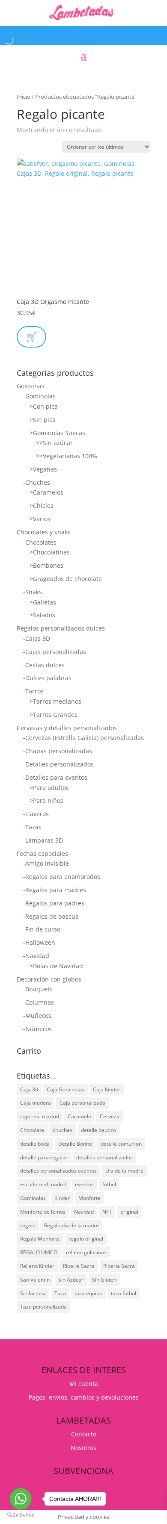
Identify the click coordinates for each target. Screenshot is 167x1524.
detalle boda (35, 1143)
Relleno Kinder (37, 1266)
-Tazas (32, 827)
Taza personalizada (43, 1306)
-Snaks (32, 592)
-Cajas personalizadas (54, 652)
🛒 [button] (31, 336)
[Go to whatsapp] (20, 1498)
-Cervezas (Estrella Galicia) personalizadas (83, 738)
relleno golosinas (86, 1252)
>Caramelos (46, 492)
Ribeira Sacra (79, 1266)
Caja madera (35, 1102)
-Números (37, 1029)
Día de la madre (124, 1170)
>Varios (40, 519)
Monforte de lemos (43, 1211)
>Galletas (43, 602)
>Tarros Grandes (54, 714)
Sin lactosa (33, 1293)
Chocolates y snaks (44, 532)
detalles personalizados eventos (58, 1170)
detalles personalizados (104, 1157)
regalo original (86, 1238)
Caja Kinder (106, 1089)
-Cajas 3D (36, 638)
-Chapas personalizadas (57, 751)
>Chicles (42, 505)
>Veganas (43, 469)
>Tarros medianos (55, 701)
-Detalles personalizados (58, 764)
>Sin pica (43, 420)
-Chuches (36, 482)
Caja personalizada (82, 1102)
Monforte (89, 1198)
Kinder (62, 1198)
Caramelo (79, 1116)
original (129, 1211)
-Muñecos (37, 1015)
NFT (107, 1211)
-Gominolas (39, 396)
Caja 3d (29, 1089)
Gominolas (33, 1198)
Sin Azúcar (71, 1279)
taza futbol (123, 1293)
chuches (62, 1130)
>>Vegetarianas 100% (66, 456)
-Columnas (38, 1002)
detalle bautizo (98, 1130)
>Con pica (44, 406)
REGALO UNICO (38, 1252)
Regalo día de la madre (71, 1225)
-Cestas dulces (44, 665)
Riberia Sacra (119, 1266)
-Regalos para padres (53, 903)
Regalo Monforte (40, 1238)
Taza (60, 1293)
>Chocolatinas (50, 552)
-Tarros (33, 691)
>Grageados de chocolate (66, 579)
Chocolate (32, 1130)
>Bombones (46, 565)
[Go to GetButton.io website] (20, 1515)
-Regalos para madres (54, 890)
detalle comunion (121, 1143)
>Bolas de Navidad (56, 966)
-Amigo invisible (46, 863)
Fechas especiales (42, 853)
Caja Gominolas (65, 1089)
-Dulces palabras (47, 678)
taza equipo (88, 1293)
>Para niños (46, 800)
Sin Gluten (104, 1279)
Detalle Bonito (75, 1143)
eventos (84, 1184)
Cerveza (109, 1116)
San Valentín (35, 1279)
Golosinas (31, 386)
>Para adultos (49, 788)
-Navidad (36, 956)
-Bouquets (38, 989)
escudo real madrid (43, 1184)
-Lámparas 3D (43, 840)
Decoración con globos (49, 979)
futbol (109, 1184)
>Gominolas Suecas (57, 433)
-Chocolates (40, 542)
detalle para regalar (44, 1157)
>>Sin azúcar (54, 443)
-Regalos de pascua (51, 916)
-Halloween (39, 942)
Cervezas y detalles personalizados (67, 728)
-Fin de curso (41, 929)
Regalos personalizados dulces (61, 628)
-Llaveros (36, 814)
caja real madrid (39, 1116)
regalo (28, 1225)
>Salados (42, 615)
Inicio (23, 96)
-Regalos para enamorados (61, 877)
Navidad (84, 1211)
